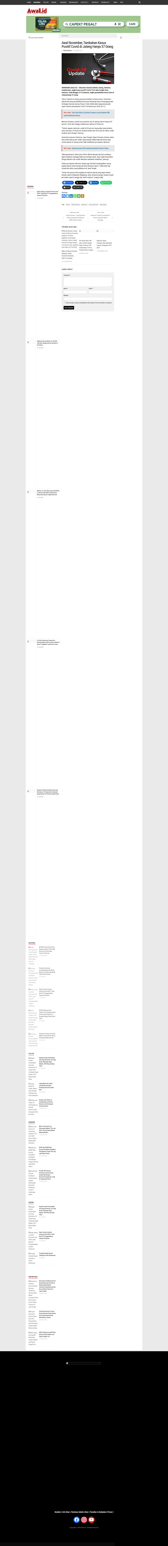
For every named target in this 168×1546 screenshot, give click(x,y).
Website (66, 295)
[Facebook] (63, 196)
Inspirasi (95, 2)
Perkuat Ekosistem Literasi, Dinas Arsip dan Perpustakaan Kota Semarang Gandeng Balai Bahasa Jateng (47, 1314)
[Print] (82, 196)
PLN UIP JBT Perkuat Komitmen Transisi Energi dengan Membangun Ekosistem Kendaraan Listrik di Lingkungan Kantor (47, 1175)
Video (115, 2)
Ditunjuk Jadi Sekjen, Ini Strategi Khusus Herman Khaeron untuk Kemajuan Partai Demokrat (46, 1103)
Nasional (37, 2)
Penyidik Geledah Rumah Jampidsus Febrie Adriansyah (47, 1254)
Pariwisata (105, 2)
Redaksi (58, 1512)
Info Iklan (66, 1512)
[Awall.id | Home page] (37, 11)
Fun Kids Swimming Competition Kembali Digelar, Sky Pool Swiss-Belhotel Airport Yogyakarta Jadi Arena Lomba (48, 642)
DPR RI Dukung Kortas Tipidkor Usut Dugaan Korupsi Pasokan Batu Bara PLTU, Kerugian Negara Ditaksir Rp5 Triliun (47, 1014)
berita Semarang (76, 204)
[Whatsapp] (75, 196)
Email (91, 288)
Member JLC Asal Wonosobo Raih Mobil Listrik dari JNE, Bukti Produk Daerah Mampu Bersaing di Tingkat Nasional (48, 493)
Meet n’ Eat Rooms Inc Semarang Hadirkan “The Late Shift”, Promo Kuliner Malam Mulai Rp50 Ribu (47, 1129)
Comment (67, 275)
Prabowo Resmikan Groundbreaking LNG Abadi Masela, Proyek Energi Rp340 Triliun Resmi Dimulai (47, 971)
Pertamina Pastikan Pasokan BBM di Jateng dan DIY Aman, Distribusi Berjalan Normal (47, 1036)
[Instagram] (84, 1519)
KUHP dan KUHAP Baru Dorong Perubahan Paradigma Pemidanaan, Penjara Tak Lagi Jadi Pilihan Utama (47, 1150)
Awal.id (68, 204)
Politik (46, 2)
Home (29, 2)
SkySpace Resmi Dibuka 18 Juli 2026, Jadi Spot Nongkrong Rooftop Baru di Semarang (47, 343)
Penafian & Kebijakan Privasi (101, 1512)
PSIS (121, 2)
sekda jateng (103, 204)
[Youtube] (91, 1519)
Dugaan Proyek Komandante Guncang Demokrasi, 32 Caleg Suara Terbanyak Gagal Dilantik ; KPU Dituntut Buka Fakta (48, 792)
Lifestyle (84, 2)
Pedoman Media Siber (79, 1512)
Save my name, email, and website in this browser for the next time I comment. (89, 303)
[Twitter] (67, 196)
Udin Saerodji (67, 50)
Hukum (53, 2)
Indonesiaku (73, 2)
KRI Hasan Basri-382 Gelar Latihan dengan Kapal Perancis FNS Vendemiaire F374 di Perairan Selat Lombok (86, 245)
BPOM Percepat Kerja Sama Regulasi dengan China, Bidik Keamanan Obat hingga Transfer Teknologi (47, 950)
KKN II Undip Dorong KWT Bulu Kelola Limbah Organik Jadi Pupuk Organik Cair (47, 1334)
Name (66, 288)
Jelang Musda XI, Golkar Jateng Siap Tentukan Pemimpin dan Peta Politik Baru (46, 1086)
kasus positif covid (93, 204)
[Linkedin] (71, 196)
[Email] (78, 196)
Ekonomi (63, 2)
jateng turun (84, 204)
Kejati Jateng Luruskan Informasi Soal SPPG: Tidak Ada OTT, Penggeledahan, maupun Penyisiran (47, 193)
